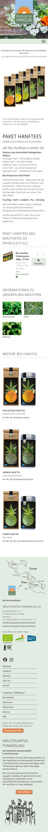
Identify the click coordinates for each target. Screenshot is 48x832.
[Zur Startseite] (24, 11)
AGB (4, 716)
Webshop (7, 666)
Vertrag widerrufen (12, 730)
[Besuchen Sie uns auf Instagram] (11, 660)
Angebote (7, 671)
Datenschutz (8, 707)
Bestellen (38, 263)
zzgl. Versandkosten (22, 273)
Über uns (6, 680)
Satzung (6, 711)
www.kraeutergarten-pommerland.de (19, 626)
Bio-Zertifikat (8, 697)
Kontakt (6, 685)
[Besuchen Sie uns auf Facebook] (5, 660)
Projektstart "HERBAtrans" (14, 692)
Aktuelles (6, 675)
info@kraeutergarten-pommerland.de (19, 622)
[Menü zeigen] (43, 41)
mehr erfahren (24, 791)
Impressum (7, 702)
